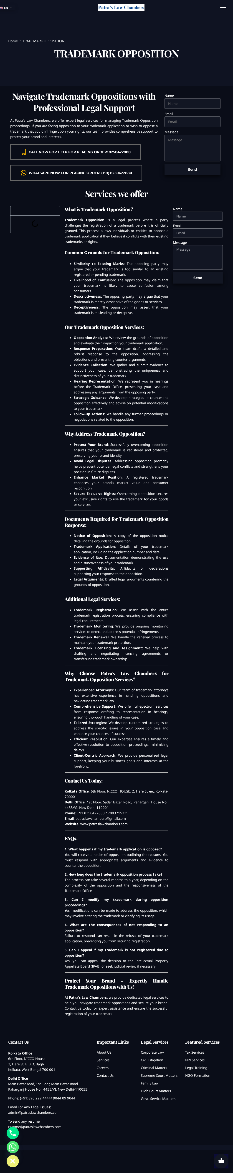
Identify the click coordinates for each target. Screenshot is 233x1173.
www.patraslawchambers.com (104, 824)
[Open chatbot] (221, 1161)
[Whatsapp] (13, 1147)
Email (169, 113)
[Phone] (13, 1133)
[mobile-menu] (221, 7)
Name (169, 95)
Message (171, 132)
